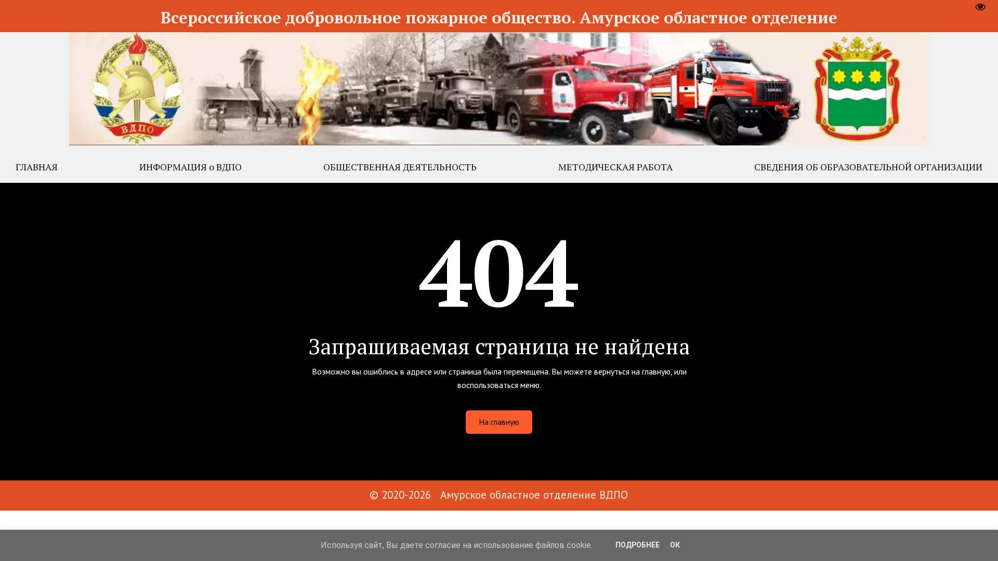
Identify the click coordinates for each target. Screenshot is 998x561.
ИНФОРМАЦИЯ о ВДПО (190, 166)
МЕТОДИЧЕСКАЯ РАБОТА (615, 166)
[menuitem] (36, 167)
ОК (675, 545)
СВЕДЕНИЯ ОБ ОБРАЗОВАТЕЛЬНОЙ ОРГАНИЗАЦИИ (868, 166)
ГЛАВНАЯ (37, 166)
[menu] (499, 167)
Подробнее (637, 545)
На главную (499, 422)
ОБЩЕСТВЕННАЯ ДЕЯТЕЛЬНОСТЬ (400, 166)
